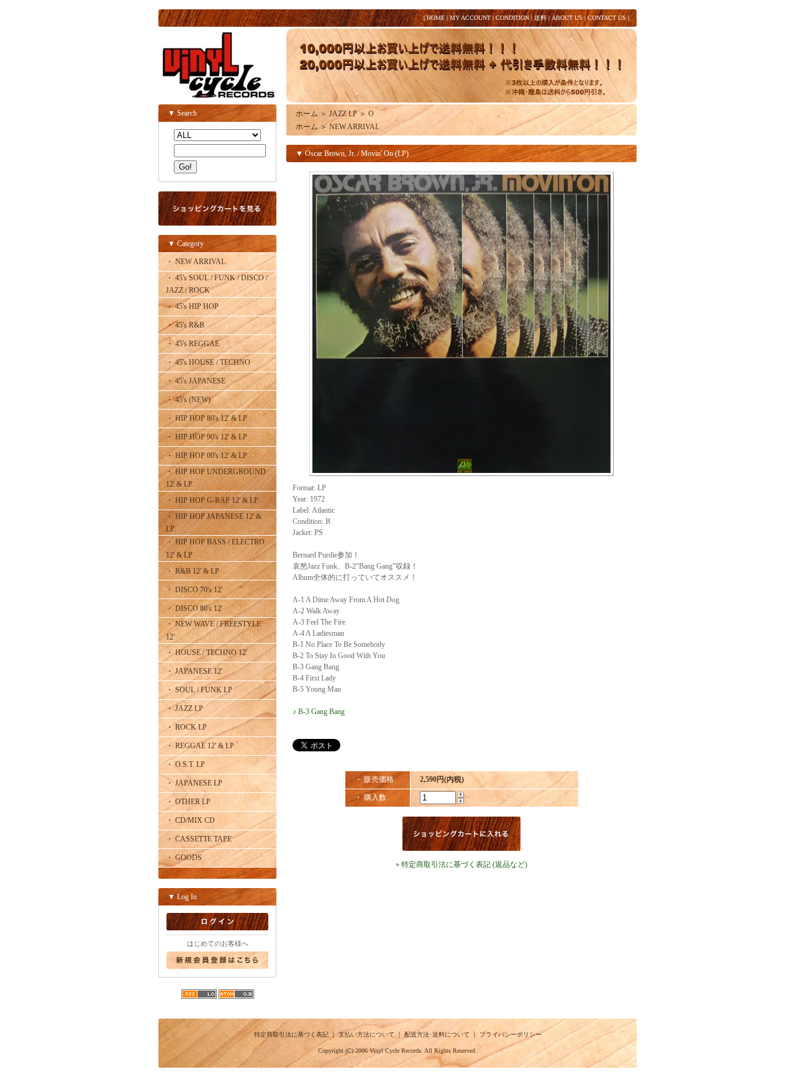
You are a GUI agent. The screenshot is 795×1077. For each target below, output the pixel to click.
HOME (436, 17)
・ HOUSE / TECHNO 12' (206, 652)
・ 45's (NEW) (188, 399)
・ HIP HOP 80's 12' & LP (206, 418)
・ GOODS (184, 857)
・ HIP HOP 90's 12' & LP (206, 437)
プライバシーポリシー (510, 1034)
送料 (540, 17)
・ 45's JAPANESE (195, 381)
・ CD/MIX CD (190, 820)
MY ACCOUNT (470, 17)
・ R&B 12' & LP (192, 571)
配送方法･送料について (437, 1034)
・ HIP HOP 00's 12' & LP (206, 455)
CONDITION (512, 17)
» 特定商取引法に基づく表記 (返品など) (461, 864)
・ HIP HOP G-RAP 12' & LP (212, 500)
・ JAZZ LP (184, 708)
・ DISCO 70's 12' (194, 589)
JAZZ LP (343, 113)
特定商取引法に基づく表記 (291, 1034)
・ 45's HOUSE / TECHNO (208, 362)
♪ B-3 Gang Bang (319, 711)
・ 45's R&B (185, 325)
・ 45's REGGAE (192, 343)
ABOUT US (567, 17)
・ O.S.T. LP (185, 764)
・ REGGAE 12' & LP (200, 745)
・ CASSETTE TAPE (199, 839)
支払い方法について (366, 1034)
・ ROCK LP (186, 727)
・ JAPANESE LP (194, 783)
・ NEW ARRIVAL (195, 261)
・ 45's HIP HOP (192, 306)
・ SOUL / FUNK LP (199, 689)
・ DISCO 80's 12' (194, 608)
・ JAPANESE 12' (194, 671)
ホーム (307, 113)
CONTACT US (607, 17)
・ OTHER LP (188, 801)
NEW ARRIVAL (354, 126)
